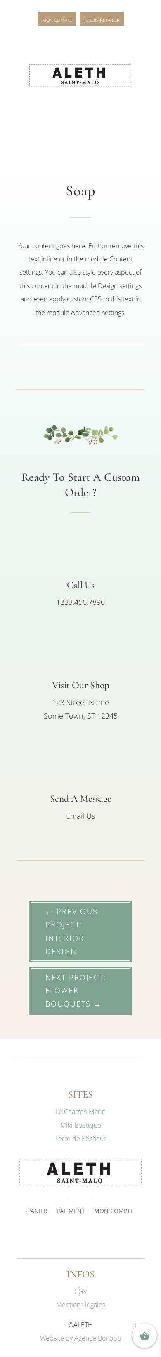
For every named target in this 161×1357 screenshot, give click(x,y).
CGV (80, 1291)
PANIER (37, 1211)
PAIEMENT (71, 1211)
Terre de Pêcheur (80, 1138)
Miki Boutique (80, 1125)
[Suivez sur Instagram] (80, 1236)
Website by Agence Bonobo (80, 1338)
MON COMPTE (114, 1211)
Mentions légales (80, 1304)
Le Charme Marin (80, 1111)
